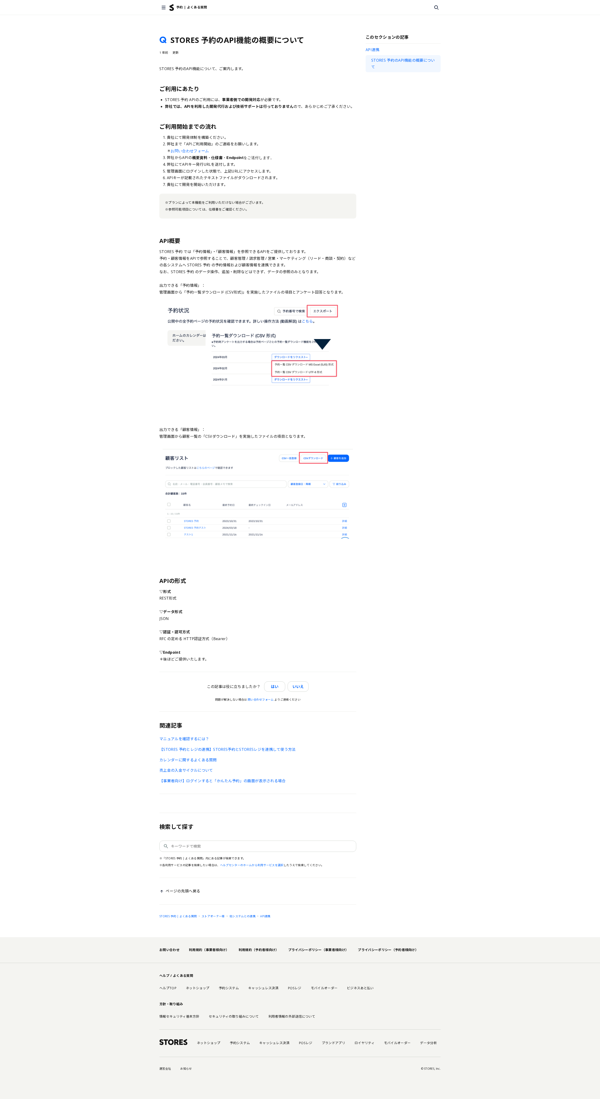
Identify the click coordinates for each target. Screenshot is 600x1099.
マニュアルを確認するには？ (184, 738)
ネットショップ (197, 988)
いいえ (298, 686)
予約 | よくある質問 (191, 7)
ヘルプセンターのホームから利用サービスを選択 (252, 865)
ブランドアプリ (333, 1043)
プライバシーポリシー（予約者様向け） (388, 950)
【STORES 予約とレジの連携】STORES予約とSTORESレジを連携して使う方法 (227, 749)
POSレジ (294, 988)
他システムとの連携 (242, 916)
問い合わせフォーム (261, 700)
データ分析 (428, 1043)
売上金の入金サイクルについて (186, 770)
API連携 (372, 49)
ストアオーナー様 (213, 916)
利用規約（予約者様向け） (259, 950)
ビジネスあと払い (360, 988)
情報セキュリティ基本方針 (179, 1016)
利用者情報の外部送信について (291, 1016)
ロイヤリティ (365, 1043)
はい (274, 686)
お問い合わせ (169, 950)
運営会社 (165, 1069)
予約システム (229, 988)
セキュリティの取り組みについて (234, 1016)
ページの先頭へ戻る (183, 891)
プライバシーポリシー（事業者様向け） (318, 950)
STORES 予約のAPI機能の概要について (403, 64)
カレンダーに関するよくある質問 (188, 760)
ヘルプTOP (167, 988)
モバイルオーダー (324, 988)
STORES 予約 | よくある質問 (178, 916)
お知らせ (186, 1069)
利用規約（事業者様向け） (209, 950)
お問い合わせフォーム (190, 150)
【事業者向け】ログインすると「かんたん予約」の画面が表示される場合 (222, 780)
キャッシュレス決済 (263, 988)
